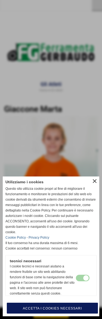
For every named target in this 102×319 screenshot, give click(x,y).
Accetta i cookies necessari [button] (52, 308)
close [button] (94, 181)
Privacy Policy (39, 237)
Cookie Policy (15, 237)
